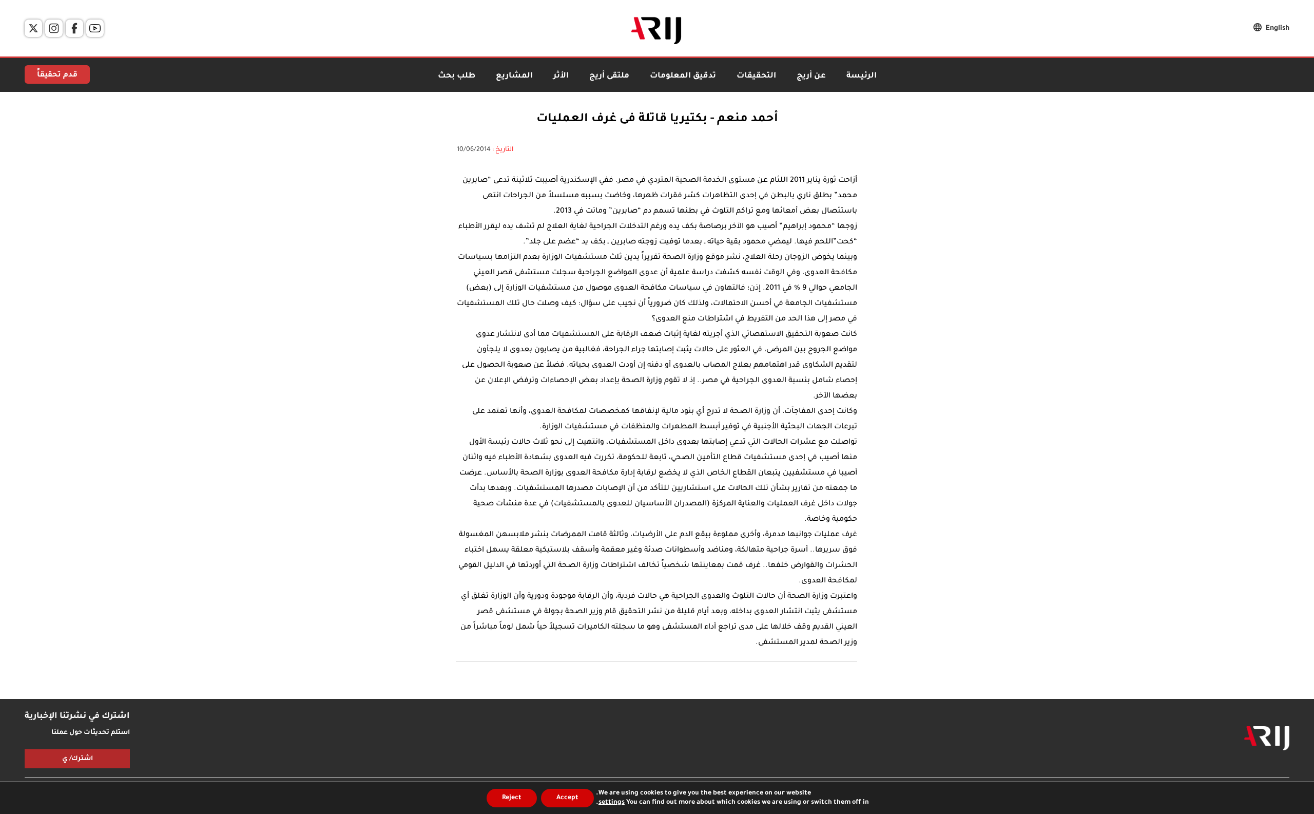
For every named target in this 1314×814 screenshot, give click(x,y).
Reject (511, 798)
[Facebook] (74, 28)
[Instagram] (54, 28)
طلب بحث (456, 76)
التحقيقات (756, 76)
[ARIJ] (1266, 738)
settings (611, 802)
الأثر (561, 76)
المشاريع (514, 76)
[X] (33, 28)
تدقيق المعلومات (683, 76)
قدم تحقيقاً (57, 75)
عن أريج (811, 76)
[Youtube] (95, 28)
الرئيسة (861, 76)
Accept (567, 798)
